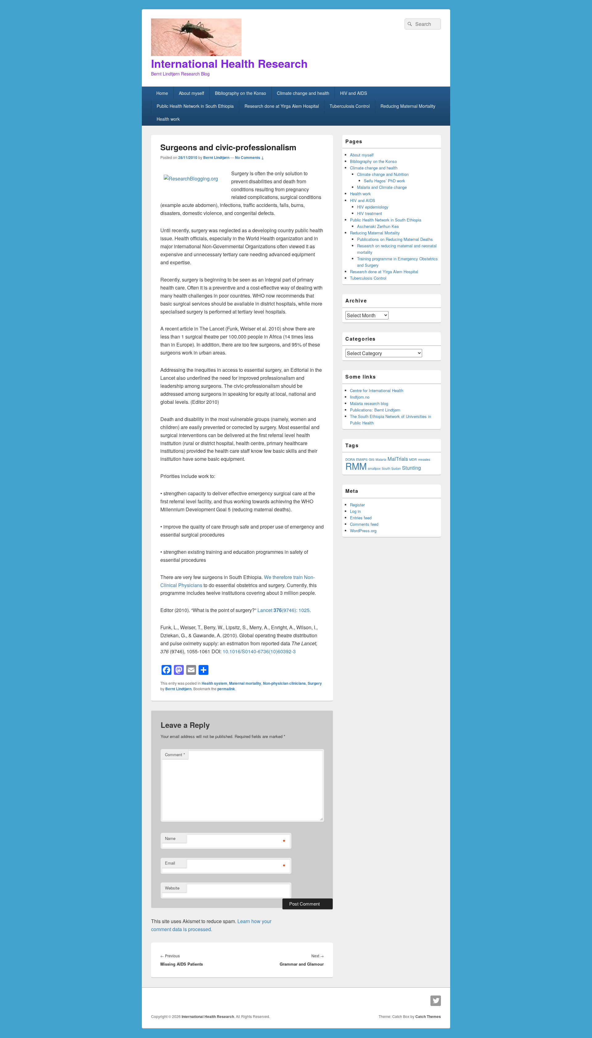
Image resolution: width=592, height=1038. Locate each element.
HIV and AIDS (353, 93)
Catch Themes (428, 1016)
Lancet (265, 610)
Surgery (315, 683)
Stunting (411, 467)
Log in (355, 511)
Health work (168, 119)
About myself (191, 93)
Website (172, 888)
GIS (371, 459)
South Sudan (391, 468)
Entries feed (361, 518)
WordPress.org (363, 530)
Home (162, 93)
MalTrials (398, 458)
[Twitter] (435, 1000)
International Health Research (229, 63)
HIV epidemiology (372, 207)
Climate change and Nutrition (383, 174)
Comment (175, 754)
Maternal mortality (245, 683)
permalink (226, 688)
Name (170, 838)
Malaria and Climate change (382, 187)
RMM (356, 465)
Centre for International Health (376, 390)
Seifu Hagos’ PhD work (384, 181)
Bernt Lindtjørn (216, 157)
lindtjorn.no (359, 397)
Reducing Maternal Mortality (407, 106)
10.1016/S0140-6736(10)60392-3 (259, 651)
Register (357, 505)
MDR (413, 459)
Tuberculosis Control (350, 106)
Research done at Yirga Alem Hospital (282, 106)
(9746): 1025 (296, 610)
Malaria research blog (369, 403)
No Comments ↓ (249, 157)
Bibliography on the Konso (240, 93)
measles (424, 459)
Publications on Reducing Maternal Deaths (395, 239)
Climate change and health (303, 93)
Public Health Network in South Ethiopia (195, 106)
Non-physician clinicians (284, 683)
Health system (214, 683)
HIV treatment (369, 213)
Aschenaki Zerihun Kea (378, 226)
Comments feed (364, 524)
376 (277, 610)
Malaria (381, 459)
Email (170, 863)
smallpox (374, 468)
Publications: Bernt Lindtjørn (375, 410)
